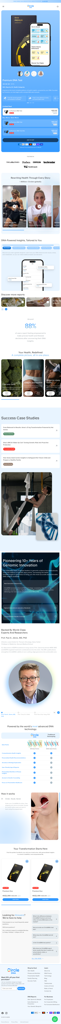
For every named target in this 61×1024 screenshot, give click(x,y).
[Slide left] (2, 309)
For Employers (48, 999)
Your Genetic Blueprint (34, 1006)
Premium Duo (37, 891)
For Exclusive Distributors (52, 1004)
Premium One (8, 891)
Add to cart (30, 140)
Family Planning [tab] (46, 247)
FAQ (45, 981)
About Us (47, 970)
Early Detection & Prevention (33, 1003)
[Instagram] (6, 1013)
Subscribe (21, 988)
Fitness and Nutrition (34, 973)
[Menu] (3, 6)
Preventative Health (33, 976)
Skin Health (31, 970)
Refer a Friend (48, 988)
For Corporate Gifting (50, 1002)
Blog (45, 978)
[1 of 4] (20, 74)
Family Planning (32, 978)
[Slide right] (6, 309)
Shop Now (16, 899)
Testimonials (48, 983)
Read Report (16, 393)
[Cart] (57, 6)
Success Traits (32, 981)
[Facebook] (2, 1013)
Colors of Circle (49, 986)
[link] (13, 162)
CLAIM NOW (45, 1)
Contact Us (47, 991)
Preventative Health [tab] (33, 247)
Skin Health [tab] (7, 247)
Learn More (6, 393)
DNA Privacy (48, 973)
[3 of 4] (34, 74)
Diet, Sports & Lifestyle (34, 999)
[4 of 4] (41, 74)
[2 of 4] (27, 74)
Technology (47, 976)
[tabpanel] (30, 271)
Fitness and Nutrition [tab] (19, 247)
